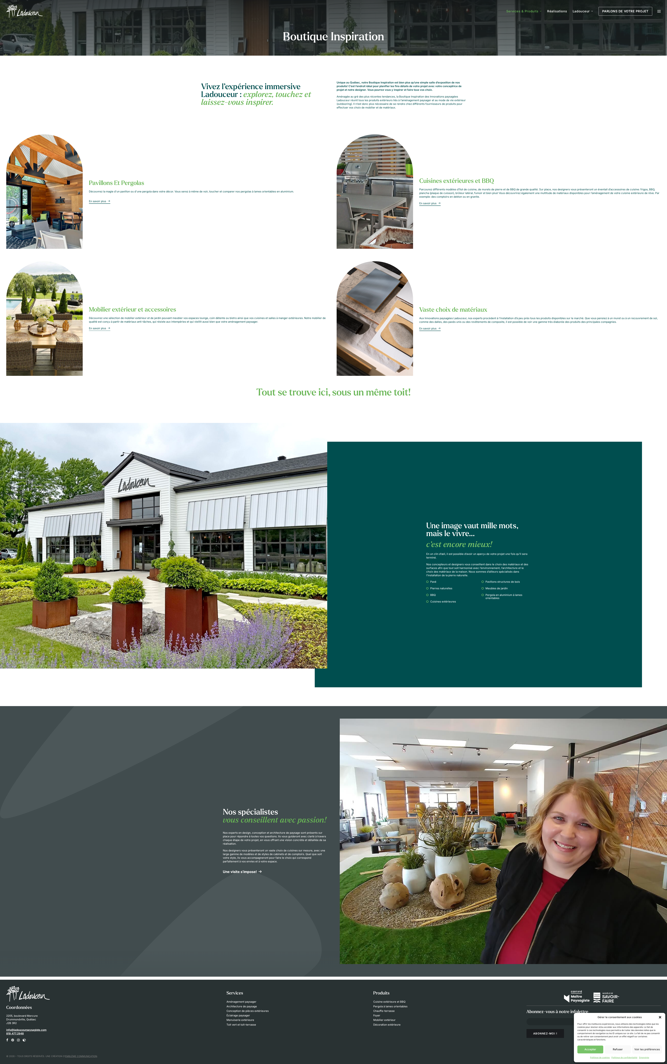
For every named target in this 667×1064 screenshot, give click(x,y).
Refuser (618, 1049)
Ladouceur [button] (581, 11)
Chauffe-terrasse (384, 1011)
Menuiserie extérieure (240, 1020)
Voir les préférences (647, 1049)
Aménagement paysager (241, 1001)
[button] (660, 1017)
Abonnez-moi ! (545, 1033)
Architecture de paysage (242, 1006)
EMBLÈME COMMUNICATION (81, 1056)
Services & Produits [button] (522, 11)
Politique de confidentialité (624, 1057)
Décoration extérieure (387, 1024)
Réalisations (557, 11)
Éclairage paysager (238, 1015)
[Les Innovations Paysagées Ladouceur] (24, 11)
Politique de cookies (600, 1057)
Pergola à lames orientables (390, 1006)
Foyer (376, 1015)
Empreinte (644, 1057)
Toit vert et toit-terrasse (241, 1024)
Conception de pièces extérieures (248, 1011)
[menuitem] (525, 11)
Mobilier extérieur (384, 1020)
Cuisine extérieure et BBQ (389, 1001)
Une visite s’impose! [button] (240, 872)
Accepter (590, 1049)
